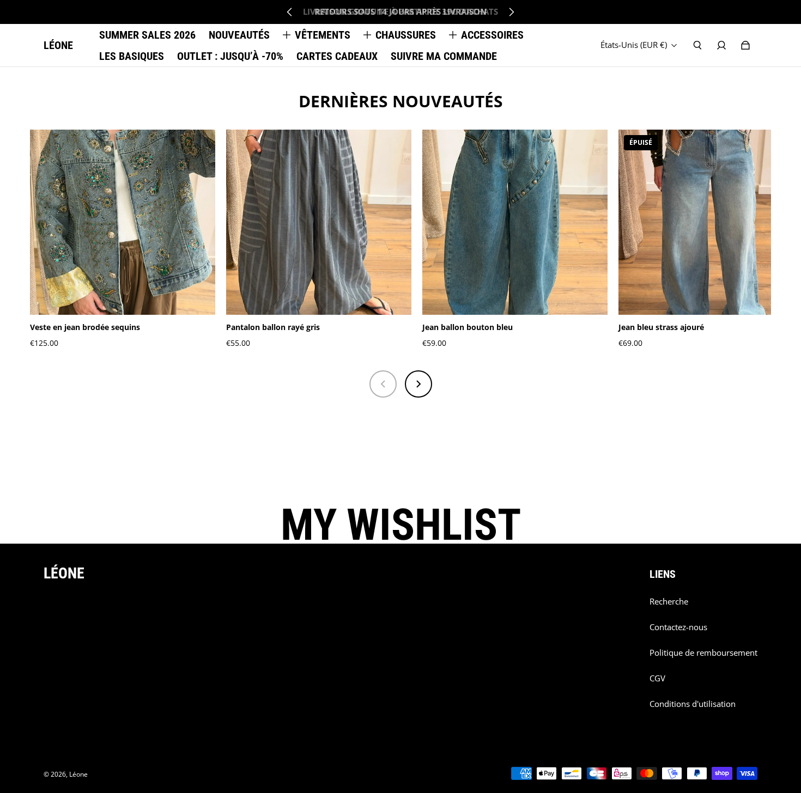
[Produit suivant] (418, 384)
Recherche (669, 601)
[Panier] (745, 45)
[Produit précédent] (383, 384)
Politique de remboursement (703, 652)
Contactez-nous (678, 627)
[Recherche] (697, 45)
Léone (78, 774)
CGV (657, 678)
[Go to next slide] (511, 12)
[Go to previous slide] (290, 12)
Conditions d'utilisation (693, 704)
